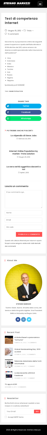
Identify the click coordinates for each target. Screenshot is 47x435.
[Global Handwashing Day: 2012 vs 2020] (9, 352)
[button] (40, 4)
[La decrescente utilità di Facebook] (9, 375)
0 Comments (32, 343)
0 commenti (13, 34)
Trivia (29, 30)
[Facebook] (18, 319)
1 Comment (31, 366)
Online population (16, 91)
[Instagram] (23, 319)
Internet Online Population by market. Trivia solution (23, 152)
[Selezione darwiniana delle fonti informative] (9, 363)
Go (37, 411)
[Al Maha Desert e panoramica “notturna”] (9, 340)
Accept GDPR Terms (16, 417)
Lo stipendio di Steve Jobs (24, 135)
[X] (29, 319)
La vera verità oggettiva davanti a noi (24, 168)
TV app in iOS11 (11, 384)
